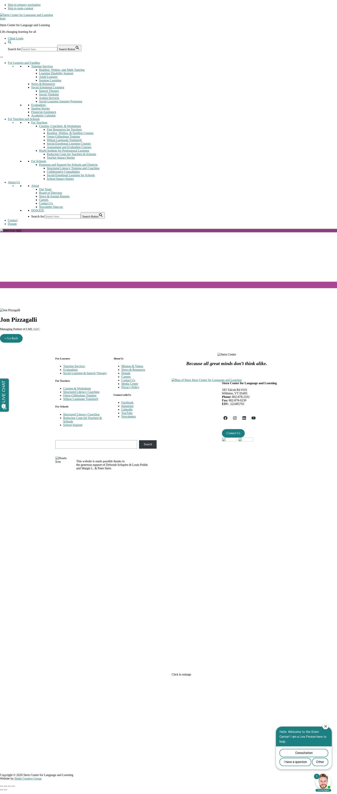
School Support (72, 425)
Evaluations (38, 105)
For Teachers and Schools (24, 119)
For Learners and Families (24, 62)
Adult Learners (48, 76)
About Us (14, 182)
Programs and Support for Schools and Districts (68, 164)
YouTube (127, 413)
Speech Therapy (49, 91)
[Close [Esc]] (1, 786)
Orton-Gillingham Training (63, 136)
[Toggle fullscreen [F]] (9, 786)
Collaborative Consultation (63, 171)
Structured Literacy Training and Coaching (73, 168)
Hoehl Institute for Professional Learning (64, 150)
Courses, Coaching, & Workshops (60, 126)
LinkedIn (127, 409)
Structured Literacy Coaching (81, 392)
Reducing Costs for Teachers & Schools (71, 154)
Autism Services (49, 98)
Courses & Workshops (77, 388)
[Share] (5, 786)
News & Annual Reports (54, 196)
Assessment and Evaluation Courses (69, 147)
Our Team (45, 189)
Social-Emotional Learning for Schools (71, 175)
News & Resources (43, 84)
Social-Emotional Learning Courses (69, 143)
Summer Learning (50, 80)
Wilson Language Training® (64, 140)
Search (148, 444)
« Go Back (11, 338)
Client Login (15, 38)
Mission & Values (132, 366)
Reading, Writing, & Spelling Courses (70, 133)
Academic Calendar (43, 115)
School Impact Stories (60, 178)
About (35, 185)
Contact (12, 220)
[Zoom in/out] (13, 786)
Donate (12, 223)
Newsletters (128, 416)
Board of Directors (50, 192)
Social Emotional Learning (47, 87)
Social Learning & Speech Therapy (85, 373)
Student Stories (40, 108)
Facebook (127, 402)
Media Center (129, 383)
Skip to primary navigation (24, 4)
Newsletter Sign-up (51, 207)
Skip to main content (20, 8)
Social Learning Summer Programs (60, 101)
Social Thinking (49, 94)
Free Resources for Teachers (64, 129)
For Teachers (39, 122)
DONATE (37, 210)
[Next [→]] (5, 789)
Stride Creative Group (28, 778)
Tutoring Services (42, 66)
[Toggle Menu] (1, 57)
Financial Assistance (43, 112)
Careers (43, 199)
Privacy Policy (130, 387)
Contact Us (46, 203)
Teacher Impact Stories (61, 157)
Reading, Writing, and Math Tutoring (62, 69)
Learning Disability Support (56, 73)
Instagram (127, 406)
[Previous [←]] (1, 789)
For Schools (38, 161)
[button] (10, 43)
